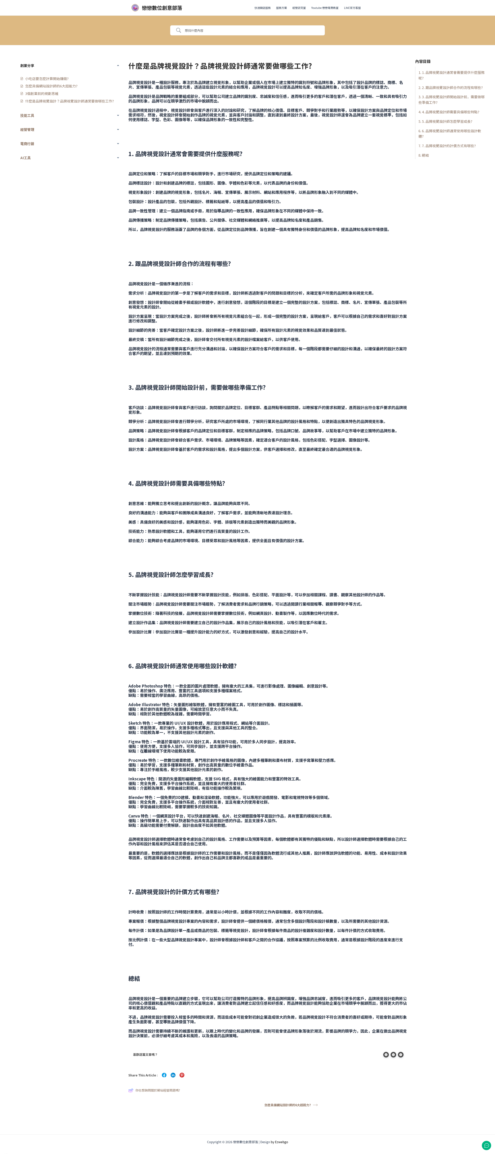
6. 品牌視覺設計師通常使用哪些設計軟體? (449, 133)
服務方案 (281, 8)
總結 (425, 155)
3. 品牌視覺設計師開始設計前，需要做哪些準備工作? (451, 99)
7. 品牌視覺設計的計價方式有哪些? (449, 145)
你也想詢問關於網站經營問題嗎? (157, 1090)
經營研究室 (299, 8)
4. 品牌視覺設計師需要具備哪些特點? (450, 111)
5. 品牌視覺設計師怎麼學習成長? (447, 121)
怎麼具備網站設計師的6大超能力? (287, 1105)
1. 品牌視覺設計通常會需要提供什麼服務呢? (451, 75)
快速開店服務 (262, 8)
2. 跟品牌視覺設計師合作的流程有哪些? (452, 87)
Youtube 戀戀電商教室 (325, 8)
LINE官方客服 (352, 8)
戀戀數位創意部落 (162, 7)
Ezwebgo (281, 1141)
